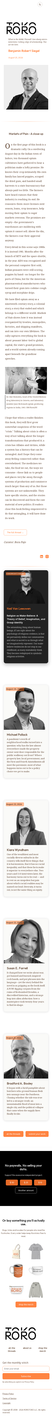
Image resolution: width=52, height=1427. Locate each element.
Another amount (26, 1190)
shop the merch (26, 1304)
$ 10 (40, 1182)
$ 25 (26, 1182)
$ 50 (12, 1182)
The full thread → (15, 532)
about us (27, 1348)
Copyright (6, 1403)
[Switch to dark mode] (40, 4)
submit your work (37, 1134)
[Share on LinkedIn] (41, 556)
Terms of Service (9, 1398)
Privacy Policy (29, 1382)
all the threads (13, 1134)
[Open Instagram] (47, 557)
